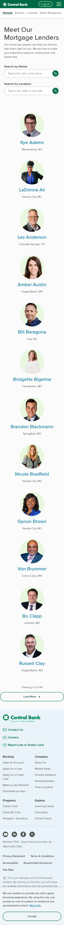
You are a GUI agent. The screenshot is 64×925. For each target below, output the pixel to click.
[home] (18, 4)
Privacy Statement (14, 856)
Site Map (8, 870)
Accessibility (10, 863)
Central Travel (43, 818)
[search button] (55, 73)
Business (20, 13)
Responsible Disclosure (38, 863)
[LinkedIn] (14, 834)
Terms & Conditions (42, 856)
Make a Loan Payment (16, 785)
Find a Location (44, 787)
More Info (35, 905)
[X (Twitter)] (32, 834)
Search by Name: (16, 66)
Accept (32, 916)
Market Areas (43, 769)
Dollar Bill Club (11, 812)
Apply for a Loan (12, 769)
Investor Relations (45, 775)
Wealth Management (50, 13)
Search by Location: (17, 84)
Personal (7, 12)
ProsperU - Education (15, 818)
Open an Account (13, 762)
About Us (40, 762)
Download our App (14, 791)
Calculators (41, 812)
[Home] (32, 718)
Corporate (32, 13)
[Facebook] (23, 834)
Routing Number (44, 781)
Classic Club (10, 806)
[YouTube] (5, 834)
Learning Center (44, 806)
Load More (29, 697)
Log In (45, 4)
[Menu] (58, 4)
